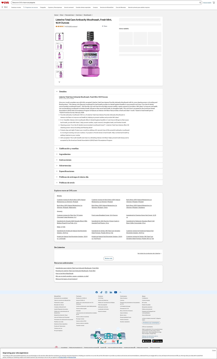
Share (105, 26)
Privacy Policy (63, 357)
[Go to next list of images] (59, 81)
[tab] (59, 37)
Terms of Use (72, 357)
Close (214, 350)
